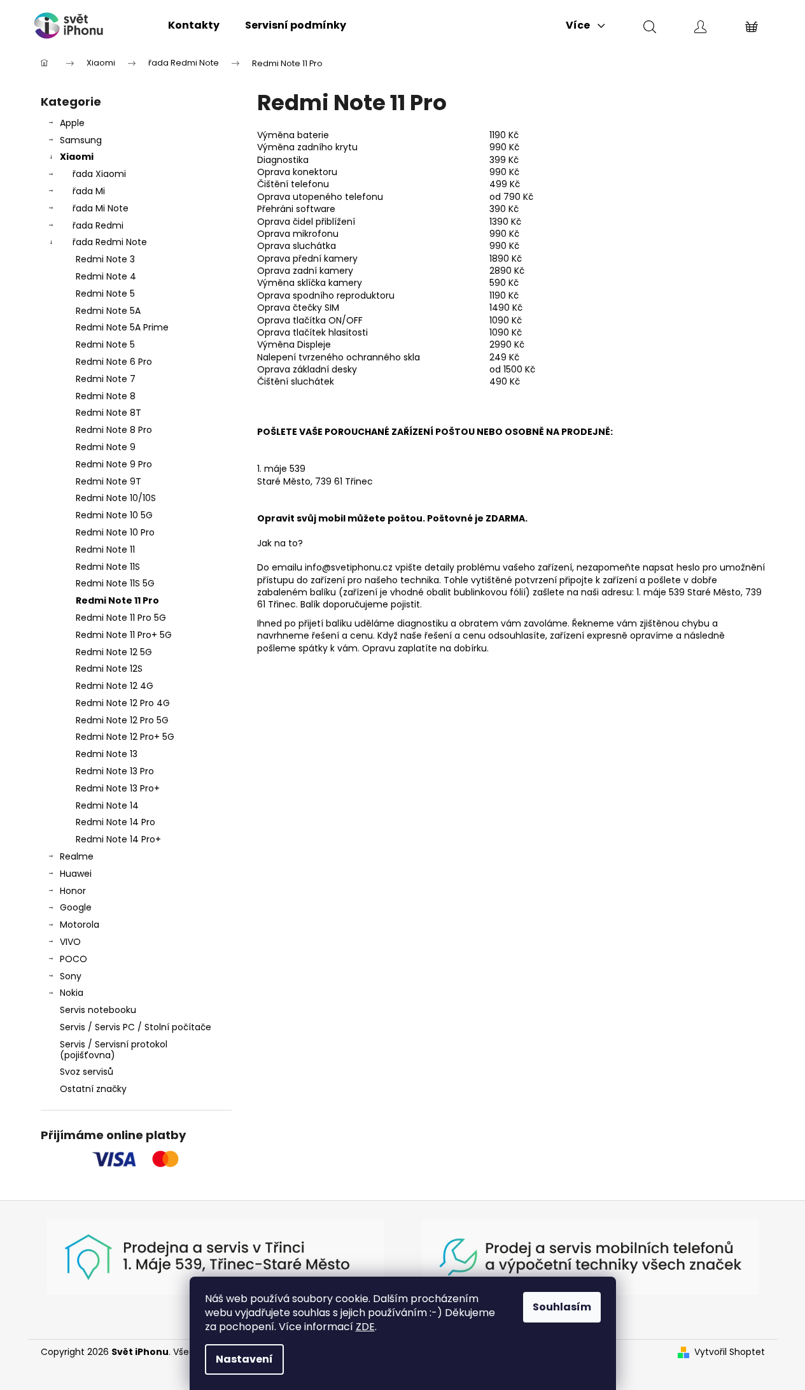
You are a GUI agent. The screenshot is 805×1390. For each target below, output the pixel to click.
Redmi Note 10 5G (114, 515)
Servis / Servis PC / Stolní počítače (135, 1027)
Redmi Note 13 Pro (115, 771)
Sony (70, 976)
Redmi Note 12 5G (114, 652)
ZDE (365, 1326)
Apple (72, 123)
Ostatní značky (93, 1088)
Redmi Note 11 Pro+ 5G (124, 634)
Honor (73, 890)
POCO (73, 959)
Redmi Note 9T (108, 481)
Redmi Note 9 (106, 447)
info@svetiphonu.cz (349, 567)
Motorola (79, 924)
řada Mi (89, 191)
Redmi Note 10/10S (116, 498)
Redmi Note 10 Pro (115, 532)
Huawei (76, 873)
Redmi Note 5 (105, 293)
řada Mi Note (101, 208)
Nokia (71, 992)
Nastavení (244, 1359)
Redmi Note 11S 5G (115, 583)
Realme (77, 856)
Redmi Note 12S (109, 668)
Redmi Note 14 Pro (115, 822)
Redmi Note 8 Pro (114, 429)
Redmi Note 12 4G (114, 685)
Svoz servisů (86, 1071)
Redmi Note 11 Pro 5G (121, 617)
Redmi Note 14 (107, 805)
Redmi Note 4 (106, 276)
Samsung (81, 140)
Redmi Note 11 (105, 549)
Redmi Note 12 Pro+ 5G (125, 736)
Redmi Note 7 (106, 378)
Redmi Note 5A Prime (122, 327)
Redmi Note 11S (108, 566)
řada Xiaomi (99, 173)
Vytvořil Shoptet (729, 1352)
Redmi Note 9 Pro (114, 464)
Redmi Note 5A (108, 310)
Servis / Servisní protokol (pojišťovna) (113, 1049)
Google (76, 907)
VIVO (70, 941)
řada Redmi (98, 225)
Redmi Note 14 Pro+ (118, 839)
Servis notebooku (98, 1009)
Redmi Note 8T (108, 412)
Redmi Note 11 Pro (117, 600)
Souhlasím (562, 1307)
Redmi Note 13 (106, 754)
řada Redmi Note (110, 242)
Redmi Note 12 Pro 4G (123, 703)
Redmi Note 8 (106, 396)
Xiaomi (77, 156)
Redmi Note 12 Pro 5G (122, 720)
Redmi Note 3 (105, 259)
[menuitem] (193, 25)
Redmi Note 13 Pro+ (118, 788)
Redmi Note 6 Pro (114, 361)
